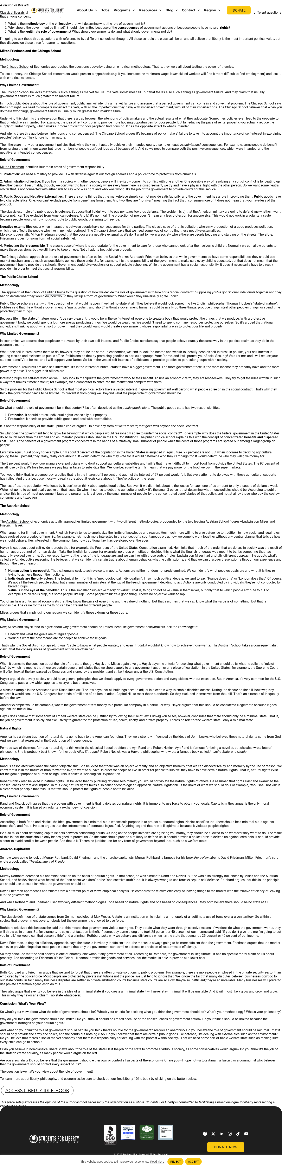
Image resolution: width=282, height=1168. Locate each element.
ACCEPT (193, 1161)
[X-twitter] (213, 1134)
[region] (141, 1161)
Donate (239, 10)
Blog (169, 10)
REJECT (175, 1161)
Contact (189, 10)
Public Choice (55, 292)
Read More (157, 1161)
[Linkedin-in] (221, 1134)
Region (210, 10)
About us (85, 10)
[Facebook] (205, 1134)
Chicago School (17, 67)
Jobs (105, 10)
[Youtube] (246, 1134)
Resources (148, 10)
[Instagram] (230, 1134)
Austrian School (18, 521)
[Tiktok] (238, 1134)
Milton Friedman (12, 167)
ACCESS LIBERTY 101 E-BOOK (37, 1090)
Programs (122, 10)
